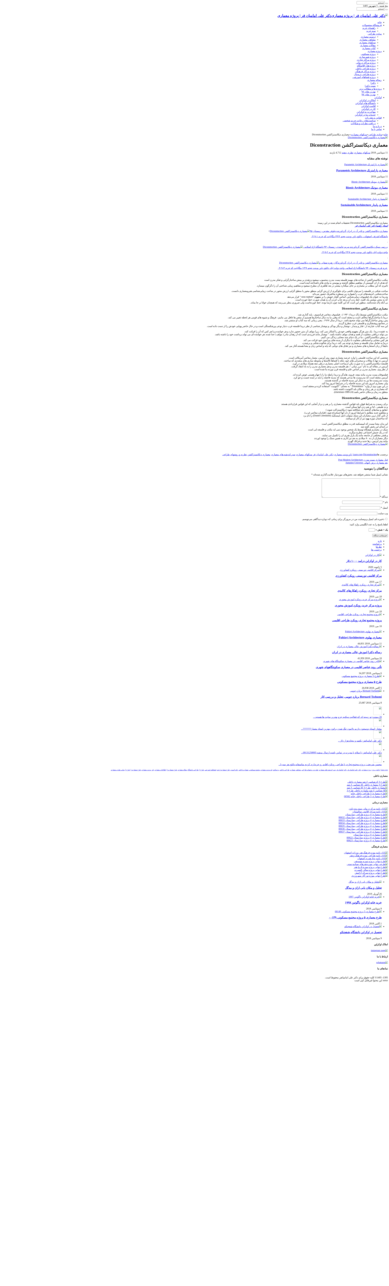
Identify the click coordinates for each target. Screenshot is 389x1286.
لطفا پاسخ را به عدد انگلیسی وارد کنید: (368, 524)
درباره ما (377, 126)
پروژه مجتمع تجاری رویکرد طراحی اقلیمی (357, 620)
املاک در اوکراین (367, 100)
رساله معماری (374, 80)
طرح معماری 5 (136, 770)
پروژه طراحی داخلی (365, 68)
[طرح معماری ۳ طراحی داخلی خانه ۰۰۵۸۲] (366, 796)
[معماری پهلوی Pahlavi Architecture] (363, 631)
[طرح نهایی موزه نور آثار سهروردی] (369, 875)
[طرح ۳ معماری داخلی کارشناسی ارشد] (367, 785)
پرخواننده (377, 544)
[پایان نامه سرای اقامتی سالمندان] (370, 811)
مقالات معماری (368, 45)
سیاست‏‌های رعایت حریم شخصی (359, 120)
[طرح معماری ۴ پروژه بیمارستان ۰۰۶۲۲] (367, 837)
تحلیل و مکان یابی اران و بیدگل (363, 887)
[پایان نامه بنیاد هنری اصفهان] (372, 858)
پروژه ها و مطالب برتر (370, 88)
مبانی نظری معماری (118, 770)
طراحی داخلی (284, 770)
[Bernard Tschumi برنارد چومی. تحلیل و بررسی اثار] (366, 691)
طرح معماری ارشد (223, 770)
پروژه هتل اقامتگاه (366, 65)
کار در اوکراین (368, 109)
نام (385, 502)
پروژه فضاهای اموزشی (364, 77)
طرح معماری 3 (172, 770)
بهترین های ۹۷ (368, 94)
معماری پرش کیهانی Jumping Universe (367, 462)
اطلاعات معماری (160, 770)
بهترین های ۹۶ (368, 91)
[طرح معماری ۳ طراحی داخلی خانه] (369, 793)
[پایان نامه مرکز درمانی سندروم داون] (368, 808)
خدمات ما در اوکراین (365, 114)
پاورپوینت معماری (343, 454)
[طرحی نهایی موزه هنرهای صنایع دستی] (367, 864)
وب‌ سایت (383, 513)
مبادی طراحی (375, 34)
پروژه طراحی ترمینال (365, 74)
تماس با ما (376, 129)
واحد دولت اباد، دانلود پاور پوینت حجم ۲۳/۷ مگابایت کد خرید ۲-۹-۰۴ (354, 252)
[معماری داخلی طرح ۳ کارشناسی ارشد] (367, 787)
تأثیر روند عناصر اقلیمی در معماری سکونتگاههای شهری (349, 667)
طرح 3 (201, 770)
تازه (380, 541)
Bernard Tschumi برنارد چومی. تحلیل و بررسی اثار (351, 696)
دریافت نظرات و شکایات (363, 123)
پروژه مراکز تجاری (366, 60)
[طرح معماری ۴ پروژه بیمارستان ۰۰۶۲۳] (367, 840)
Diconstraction (370, 454)
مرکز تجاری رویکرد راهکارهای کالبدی (359, 590)
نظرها (379, 547)
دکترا (373, 83)
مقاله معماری (182, 770)
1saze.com (358, 454)
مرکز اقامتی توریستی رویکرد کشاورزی (358, 575)
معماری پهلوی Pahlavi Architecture (360, 637)
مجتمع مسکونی (254, 770)
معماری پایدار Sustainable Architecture (364, 205)
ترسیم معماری (368, 36)
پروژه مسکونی (368, 54)
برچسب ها (376, 549)
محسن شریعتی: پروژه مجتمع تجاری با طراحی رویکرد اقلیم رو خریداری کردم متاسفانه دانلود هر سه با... (330, 764)
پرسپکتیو (276, 770)
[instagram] (379, 950)
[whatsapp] (382, 962)
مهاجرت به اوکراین (366, 112)
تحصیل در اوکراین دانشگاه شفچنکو (361, 932)
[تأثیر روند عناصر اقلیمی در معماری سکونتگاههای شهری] (352, 661)
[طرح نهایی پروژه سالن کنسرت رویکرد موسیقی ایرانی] (371, 870)
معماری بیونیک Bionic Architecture (367, 187)
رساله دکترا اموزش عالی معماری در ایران (357, 652)
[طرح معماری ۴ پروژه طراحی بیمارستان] (366, 814)
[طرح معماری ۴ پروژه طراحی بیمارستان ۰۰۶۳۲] (363, 817)
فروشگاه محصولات (372, 25)
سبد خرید (371, 31)
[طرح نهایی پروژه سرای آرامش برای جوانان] (371, 873)
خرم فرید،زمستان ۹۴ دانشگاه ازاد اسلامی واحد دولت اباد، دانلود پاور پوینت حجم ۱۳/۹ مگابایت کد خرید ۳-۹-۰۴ (333, 268)
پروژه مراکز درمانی (366, 62)
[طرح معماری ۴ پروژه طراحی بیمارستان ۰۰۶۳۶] (363, 829)
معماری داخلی (243, 770)
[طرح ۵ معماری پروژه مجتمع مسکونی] (362, 676)
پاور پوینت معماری (147, 770)
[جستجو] (386, 3)
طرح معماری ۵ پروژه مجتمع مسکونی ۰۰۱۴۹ (355, 917)
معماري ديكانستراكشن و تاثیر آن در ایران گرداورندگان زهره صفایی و (353, 262)
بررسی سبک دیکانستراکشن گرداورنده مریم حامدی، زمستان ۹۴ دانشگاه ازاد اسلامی (345, 247)
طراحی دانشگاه (193, 770)
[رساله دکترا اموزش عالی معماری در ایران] (359, 646)
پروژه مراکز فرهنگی (365, 71)
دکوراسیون (234, 770)
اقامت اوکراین (368, 106)
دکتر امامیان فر (341, 770)
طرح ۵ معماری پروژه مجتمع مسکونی (359, 681)
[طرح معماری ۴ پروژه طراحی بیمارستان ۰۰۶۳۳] (363, 820)
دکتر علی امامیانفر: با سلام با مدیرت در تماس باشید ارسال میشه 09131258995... (341, 752)
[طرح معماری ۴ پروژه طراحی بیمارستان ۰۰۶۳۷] (363, 832)
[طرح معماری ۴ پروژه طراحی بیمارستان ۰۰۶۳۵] (363, 826)
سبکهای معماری (367, 42)
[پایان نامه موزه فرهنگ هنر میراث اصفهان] (366, 852)
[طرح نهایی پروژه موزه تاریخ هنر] (371, 867)
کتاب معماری (369, 48)
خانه (379, 22)
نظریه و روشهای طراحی (234, 454)
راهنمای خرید (369, 28)
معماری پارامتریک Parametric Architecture (362, 170)
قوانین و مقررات (373, 117)
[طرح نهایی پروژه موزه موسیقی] (371, 861)
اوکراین (378, 97)
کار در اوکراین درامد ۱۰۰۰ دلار (364, 561)
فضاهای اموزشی (210, 770)
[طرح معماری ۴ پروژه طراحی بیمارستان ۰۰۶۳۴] (363, 823)
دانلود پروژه (376, 770)
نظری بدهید (347, 152)
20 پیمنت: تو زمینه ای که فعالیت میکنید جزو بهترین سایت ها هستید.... (347, 717)
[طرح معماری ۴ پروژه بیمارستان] (370, 834)
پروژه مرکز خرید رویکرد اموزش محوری (358, 605)
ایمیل (384, 507)
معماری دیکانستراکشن (258, 454)
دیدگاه (384, 496)
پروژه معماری (375, 51)
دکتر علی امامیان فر (323, 454)
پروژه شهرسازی (367, 57)
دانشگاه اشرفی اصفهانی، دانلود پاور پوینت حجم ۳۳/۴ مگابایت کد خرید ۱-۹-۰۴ (349, 236)
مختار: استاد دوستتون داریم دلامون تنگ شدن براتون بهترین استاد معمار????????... (341, 729)
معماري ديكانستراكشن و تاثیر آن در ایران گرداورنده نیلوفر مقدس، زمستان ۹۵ (349, 231)
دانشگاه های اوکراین (365, 103)
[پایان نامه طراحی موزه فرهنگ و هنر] (368, 855)
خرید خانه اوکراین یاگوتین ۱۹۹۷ (363, 902)
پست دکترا (370, 86)
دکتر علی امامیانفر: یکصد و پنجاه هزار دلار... (360, 740)
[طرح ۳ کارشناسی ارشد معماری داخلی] (367, 782)
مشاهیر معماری (368, 39)
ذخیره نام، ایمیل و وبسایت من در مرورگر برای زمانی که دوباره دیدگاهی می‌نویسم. (343, 519)
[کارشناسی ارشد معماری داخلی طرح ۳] (367, 790)
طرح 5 (127, 770)
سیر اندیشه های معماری (283, 454)
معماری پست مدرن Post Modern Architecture (363, 460)
